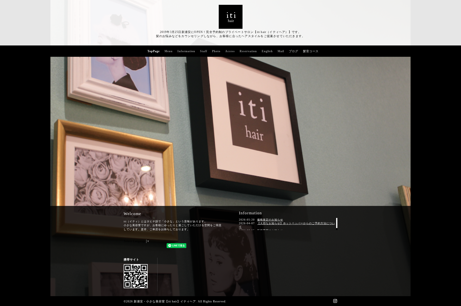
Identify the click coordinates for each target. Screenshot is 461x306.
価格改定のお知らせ (270, 219)
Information (186, 51)
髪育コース (311, 51)
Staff (203, 51)
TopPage (153, 51)
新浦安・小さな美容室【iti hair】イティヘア (165, 301)
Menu (168, 51)
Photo (216, 51)
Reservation (248, 51)
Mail (281, 51)
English (267, 51)
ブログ (293, 51)
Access (230, 51)
